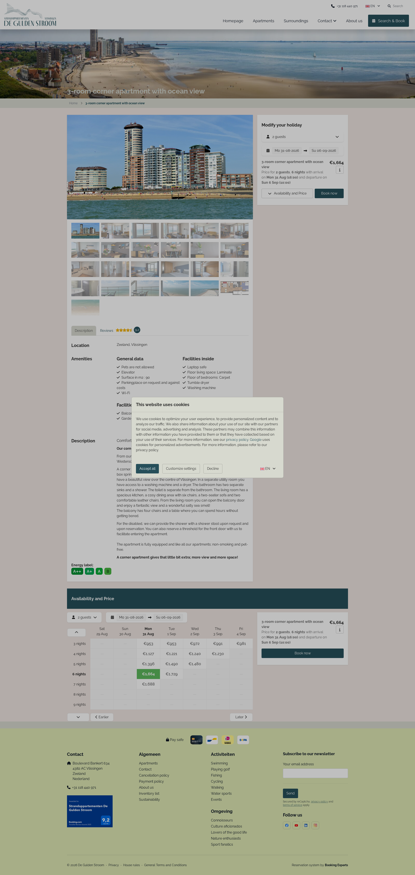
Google (256, 440)
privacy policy (237, 440)
